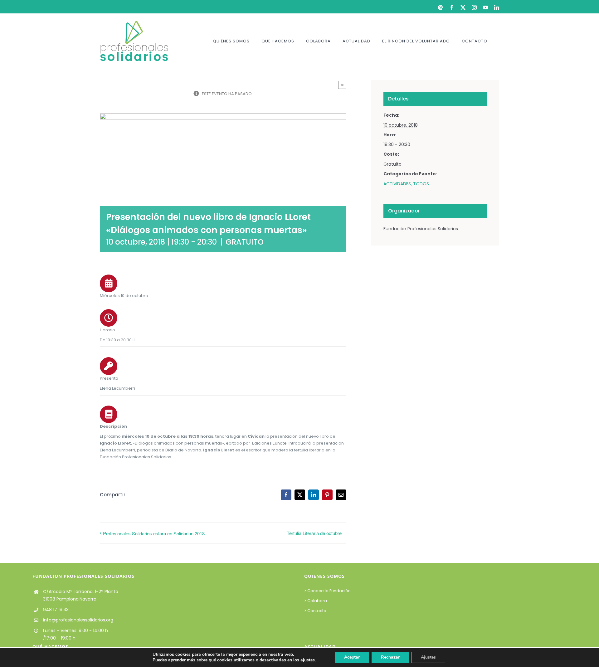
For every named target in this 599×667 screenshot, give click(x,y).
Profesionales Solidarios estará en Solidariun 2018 (154, 533)
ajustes (307, 660)
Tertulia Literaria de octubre (314, 533)
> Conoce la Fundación (328, 591)
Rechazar (390, 657)
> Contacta (315, 611)
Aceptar (352, 657)
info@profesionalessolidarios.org (78, 620)
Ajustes (428, 657)
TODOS (421, 184)
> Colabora (316, 601)
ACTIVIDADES (397, 184)
